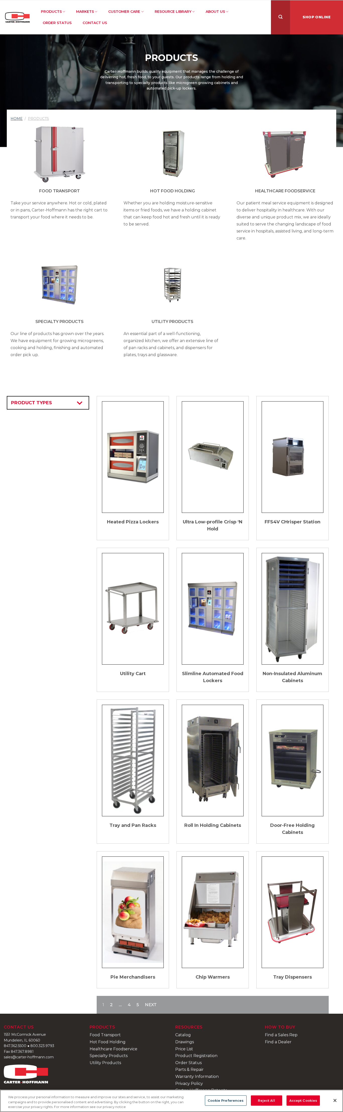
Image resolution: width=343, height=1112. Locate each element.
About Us (215, 11)
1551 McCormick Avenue (25, 1034)
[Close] (334, 1100)
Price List (184, 1049)
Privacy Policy (189, 1083)
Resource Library (173, 11)
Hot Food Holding (172, 191)
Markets (85, 11)
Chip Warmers (213, 977)
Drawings (184, 1042)
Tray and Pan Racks (132, 825)
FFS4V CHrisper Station (292, 522)
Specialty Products (59, 321)
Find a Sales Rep (281, 1034)
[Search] (280, 17)
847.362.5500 (15, 1046)
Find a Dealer (278, 1042)
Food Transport (59, 191)
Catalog (183, 1034)
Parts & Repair (189, 1069)
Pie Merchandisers (132, 977)
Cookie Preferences (226, 1100)
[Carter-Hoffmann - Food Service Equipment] (17, 17)
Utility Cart (133, 673)
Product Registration (196, 1055)
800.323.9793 (42, 1046)
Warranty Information (197, 1076)
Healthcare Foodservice (285, 191)
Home (17, 118)
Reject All (266, 1100)
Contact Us (95, 23)
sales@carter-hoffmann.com (29, 1057)
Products (51, 11)
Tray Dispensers (292, 977)
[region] (171, 1101)
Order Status (57, 23)
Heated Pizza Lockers (133, 522)
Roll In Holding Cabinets (212, 825)
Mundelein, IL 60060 (22, 1040)
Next (151, 1004)
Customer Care (124, 11)
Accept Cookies (303, 1100)
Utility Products (172, 321)
